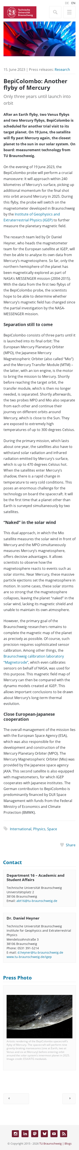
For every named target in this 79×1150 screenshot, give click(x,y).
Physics (39, 829)
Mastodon (34, 1133)
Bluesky (44, 1133)
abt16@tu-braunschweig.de (36, 901)
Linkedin (25, 1133)
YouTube (53, 1133)
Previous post (16, 1098)
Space (52, 829)
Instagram (15, 1133)
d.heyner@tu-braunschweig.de (40, 952)
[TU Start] (20, 12)
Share (70, 845)
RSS (63, 1133)
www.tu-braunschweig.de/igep (29, 957)
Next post (68, 1098)
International (20, 829)
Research (62, 69)
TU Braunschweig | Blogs (55, 1143)
